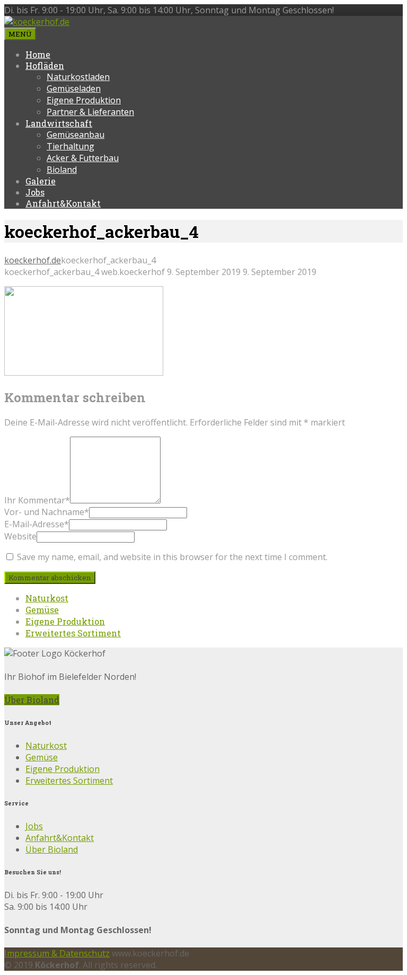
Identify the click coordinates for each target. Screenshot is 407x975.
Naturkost (46, 598)
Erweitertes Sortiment (73, 633)
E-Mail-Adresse (36, 524)
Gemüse (42, 609)
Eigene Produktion (84, 100)
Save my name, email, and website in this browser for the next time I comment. (172, 557)
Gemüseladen (74, 88)
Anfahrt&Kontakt (63, 203)
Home (37, 54)
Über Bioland (31, 699)
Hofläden (44, 65)
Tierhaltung (70, 146)
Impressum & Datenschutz (57, 953)
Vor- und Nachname (46, 512)
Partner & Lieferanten (90, 112)
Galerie (40, 181)
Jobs (35, 192)
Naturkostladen (78, 77)
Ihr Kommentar (37, 500)
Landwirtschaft (58, 123)
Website (20, 536)
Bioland (62, 169)
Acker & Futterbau (83, 158)
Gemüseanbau (75, 134)
